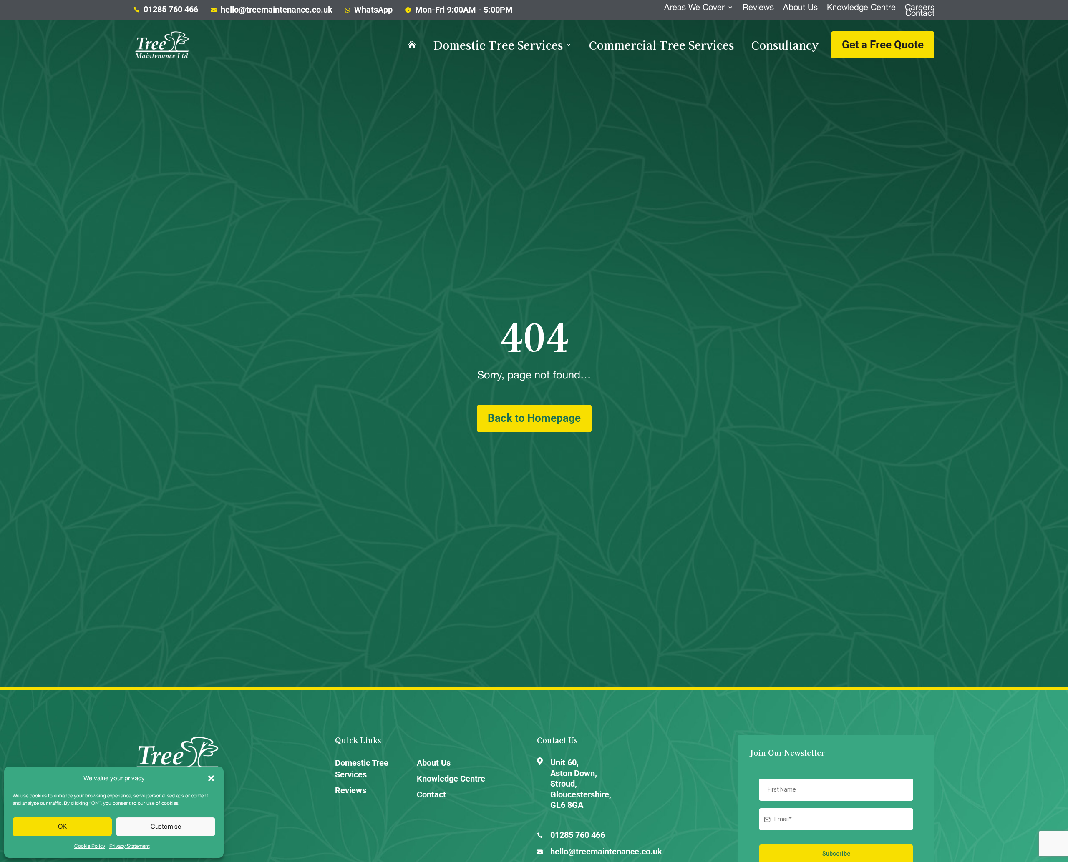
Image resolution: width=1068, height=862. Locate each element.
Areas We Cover (694, 7)
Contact (919, 13)
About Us (800, 7)
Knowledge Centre (861, 7)
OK (62, 826)
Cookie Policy (89, 846)
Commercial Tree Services (661, 45)
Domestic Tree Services (498, 45)
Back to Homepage (534, 418)
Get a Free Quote (883, 44)
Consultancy (785, 45)
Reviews (758, 7)
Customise (166, 826)
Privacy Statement (129, 846)
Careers (919, 7)
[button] (211, 778)
